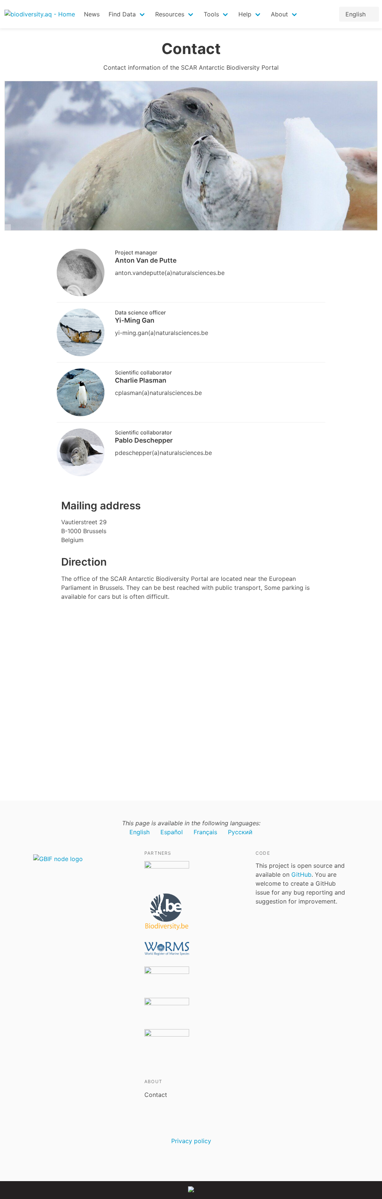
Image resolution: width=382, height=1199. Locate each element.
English (139, 832)
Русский (240, 832)
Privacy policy (191, 1141)
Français (205, 832)
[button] (127, 14)
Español (171, 832)
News (92, 14)
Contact (155, 1094)
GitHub (301, 874)
